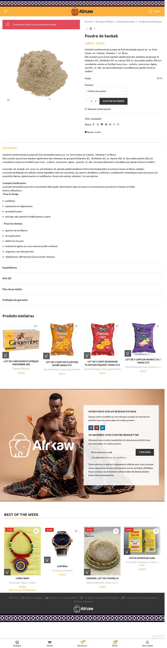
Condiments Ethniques (150, 21)
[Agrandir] (8, 100)
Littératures (143, 562)
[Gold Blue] (62, 545)
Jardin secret (111, 582)
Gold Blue (62, 566)
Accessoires (15, 582)
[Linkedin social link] (110, 124)
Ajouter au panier (113, 101)
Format (89, 85)
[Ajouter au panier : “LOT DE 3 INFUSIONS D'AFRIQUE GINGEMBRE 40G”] (5, 355)
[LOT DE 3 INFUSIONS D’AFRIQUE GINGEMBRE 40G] (21, 340)
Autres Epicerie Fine (70, 369)
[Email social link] (102, 124)
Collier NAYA (22, 578)
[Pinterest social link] (106, 124)
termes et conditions (115, 457)
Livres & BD (131, 562)
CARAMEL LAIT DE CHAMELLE (102, 578)
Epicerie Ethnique (126, 21)
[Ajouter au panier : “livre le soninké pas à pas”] (127, 551)
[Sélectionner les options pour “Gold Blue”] (47, 560)
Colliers (32, 582)
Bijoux (25, 582)
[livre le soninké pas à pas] (142, 541)
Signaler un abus (94, 132)
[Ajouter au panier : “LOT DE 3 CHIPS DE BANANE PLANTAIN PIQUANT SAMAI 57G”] (87, 355)
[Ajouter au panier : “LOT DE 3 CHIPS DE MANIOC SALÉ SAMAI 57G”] (128, 353)
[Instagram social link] (96, 427)
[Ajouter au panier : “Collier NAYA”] (7, 572)
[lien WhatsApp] (114, 124)
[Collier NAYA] (22, 551)
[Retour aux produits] (91, 29)
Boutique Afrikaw (105, 21)
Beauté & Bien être (95, 582)
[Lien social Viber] (118, 124)
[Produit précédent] (87, 29)
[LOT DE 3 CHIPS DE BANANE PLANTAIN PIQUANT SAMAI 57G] (102, 340)
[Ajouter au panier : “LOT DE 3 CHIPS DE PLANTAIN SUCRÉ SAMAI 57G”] (46, 356)
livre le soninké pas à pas (142, 558)
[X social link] (98, 124)
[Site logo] (82, 11)
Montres (69, 570)
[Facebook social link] (94, 124)
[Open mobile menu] (5, 11)
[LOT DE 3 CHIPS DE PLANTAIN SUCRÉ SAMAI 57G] (62, 340)
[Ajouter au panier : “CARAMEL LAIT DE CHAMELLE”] (87, 572)
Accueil (88, 21)
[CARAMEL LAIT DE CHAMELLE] (102, 551)
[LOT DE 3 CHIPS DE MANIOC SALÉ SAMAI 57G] (143, 339)
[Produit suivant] (95, 29)
